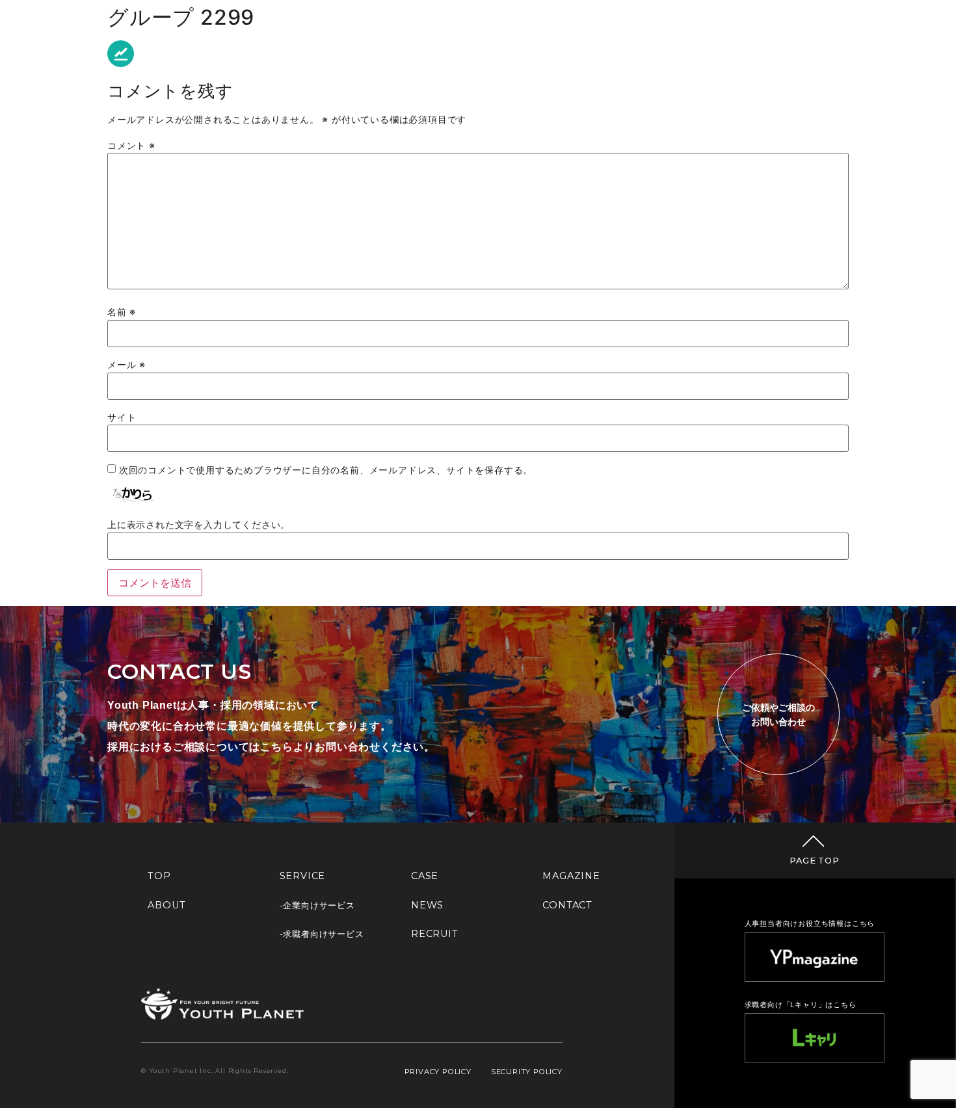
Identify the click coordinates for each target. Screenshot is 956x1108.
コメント (131, 145)
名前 (121, 312)
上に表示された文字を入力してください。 (198, 524)
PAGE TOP (814, 860)
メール (126, 364)
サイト (121, 417)
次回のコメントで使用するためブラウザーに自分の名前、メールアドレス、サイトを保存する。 (326, 470)
